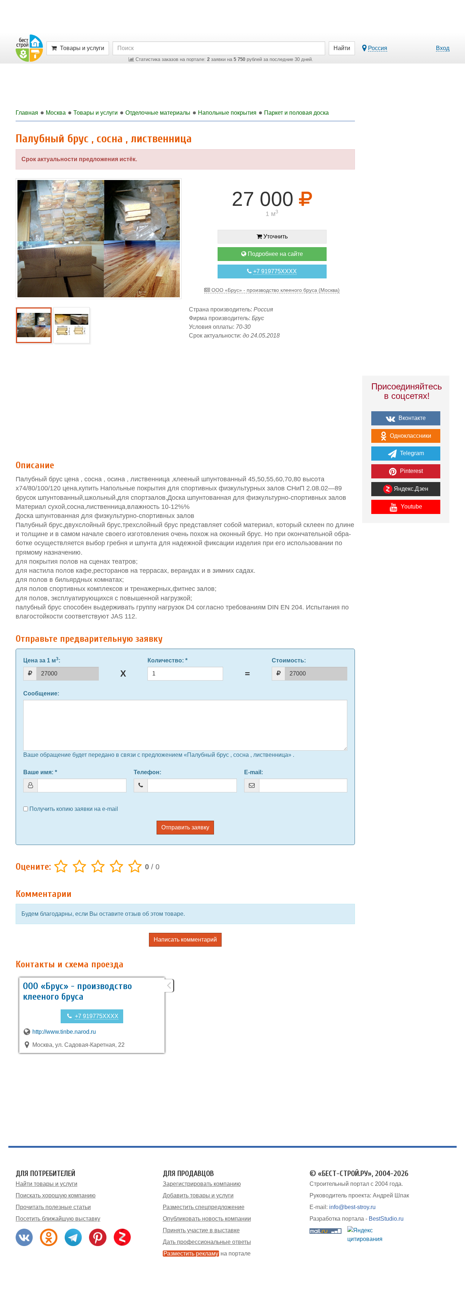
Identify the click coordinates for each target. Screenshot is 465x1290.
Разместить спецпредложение (203, 1207)
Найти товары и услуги (46, 1184)
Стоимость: (289, 660)
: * (167, 660)
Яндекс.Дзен (410, 489)
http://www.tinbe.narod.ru (64, 1032)
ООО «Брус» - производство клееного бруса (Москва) (275, 290)
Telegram (411, 453)
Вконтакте (411, 418)
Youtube (410, 506)
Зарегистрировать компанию (202, 1184)
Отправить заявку (185, 827)
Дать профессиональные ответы (207, 1242)
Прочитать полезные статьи (53, 1207)
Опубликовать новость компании (207, 1219)
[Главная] (29, 48)
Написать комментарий (185, 939)
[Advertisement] (185, 397)
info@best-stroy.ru (352, 1207)
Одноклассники (409, 436)
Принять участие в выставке (201, 1230)
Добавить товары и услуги (198, 1195)
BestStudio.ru (386, 1219)
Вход (442, 48)
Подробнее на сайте (274, 254)
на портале (207, 1253)
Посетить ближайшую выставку (58, 1219)
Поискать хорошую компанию (56, 1195)
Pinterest (411, 471)
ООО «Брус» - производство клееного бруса (77, 991)
